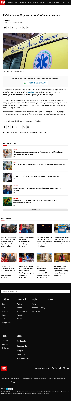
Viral (3, 326)
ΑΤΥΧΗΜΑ (33, 132)
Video (19, 336)
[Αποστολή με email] (28, 27)
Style (40, 2)
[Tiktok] (60, 368)
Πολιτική (16, 2)
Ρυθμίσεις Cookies (26, 378)
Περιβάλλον (6, 323)
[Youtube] (68, 368)
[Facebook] (53, 368)
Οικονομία (23, 2)
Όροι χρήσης (5, 378)
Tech (57, 2)
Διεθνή (19, 319)
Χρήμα (19, 308)
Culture (34, 304)
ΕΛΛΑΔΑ (6, 12)
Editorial (5, 341)
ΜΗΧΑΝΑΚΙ (42, 132)
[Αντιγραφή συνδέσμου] (24, 27)
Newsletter (21, 354)
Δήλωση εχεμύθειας (40, 378)
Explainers (5, 348)
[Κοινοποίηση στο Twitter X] (8, 27)
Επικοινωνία (5, 382)
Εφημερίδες (23, 346)
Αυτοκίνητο (36, 311)
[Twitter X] (56, 368)
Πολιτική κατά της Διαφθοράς (57, 378)
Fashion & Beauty (38, 308)
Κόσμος (35, 2)
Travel (49, 2)
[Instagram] (64, 368)
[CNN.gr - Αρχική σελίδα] (4, 368)
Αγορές (20, 315)
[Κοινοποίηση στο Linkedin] (20, 27)
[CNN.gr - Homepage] (2, 2)
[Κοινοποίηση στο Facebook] (5, 27)
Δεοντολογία (15, 378)
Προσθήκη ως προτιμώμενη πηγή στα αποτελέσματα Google (37, 83)
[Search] (67, 291)
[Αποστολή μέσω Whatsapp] (16, 27)
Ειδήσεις (10, 2)
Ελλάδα (30, 2)
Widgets (20, 351)
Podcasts (21, 341)
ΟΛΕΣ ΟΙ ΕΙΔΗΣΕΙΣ (35, 209)
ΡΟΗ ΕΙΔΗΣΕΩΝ (9, 143)
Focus (44, 2)
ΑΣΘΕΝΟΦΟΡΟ (23, 132)
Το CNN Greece (22, 358)
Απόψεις (5, 344)
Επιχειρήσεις (22, 311)
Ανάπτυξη (20, 304)
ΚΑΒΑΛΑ (14, 132)
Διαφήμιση (14, 382)
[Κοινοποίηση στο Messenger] (12, 27)
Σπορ (53, 2)
